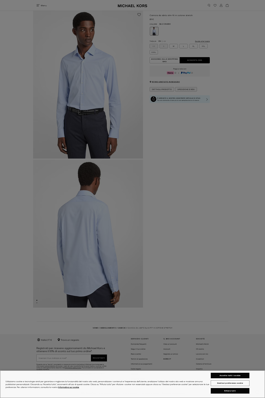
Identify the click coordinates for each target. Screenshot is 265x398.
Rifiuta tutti (230, 391)
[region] (132, 384)
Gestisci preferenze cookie (230, 383)
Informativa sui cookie (68, 387)
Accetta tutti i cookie (230, 375)
